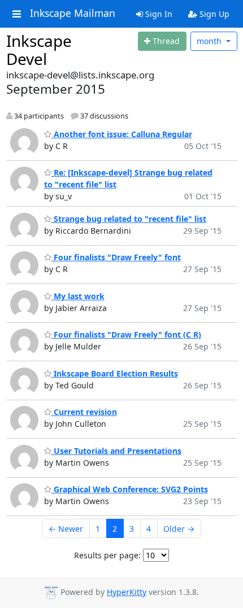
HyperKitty (126, 592)
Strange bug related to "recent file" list (128, 218)
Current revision (84, 411)
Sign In (157, 13)
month (210, 41)
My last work (78, 296)
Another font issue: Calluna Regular (121, 134)
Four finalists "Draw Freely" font (116, 257)
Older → (178, 528)
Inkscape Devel (39, 49)
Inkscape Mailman (72, 13)
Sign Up (213, 13)
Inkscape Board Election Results (114, 373)
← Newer (66, 528)
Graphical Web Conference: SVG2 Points (129, 489)
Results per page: (107, 555)
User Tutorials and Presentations (116, 450)
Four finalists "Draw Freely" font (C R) (126, 334)
